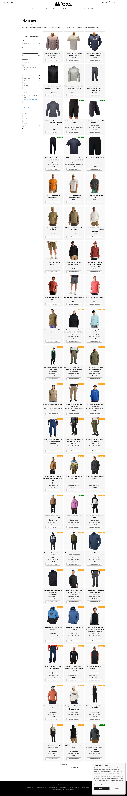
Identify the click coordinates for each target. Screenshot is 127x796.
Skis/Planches (66, 8)
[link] (109, 791)
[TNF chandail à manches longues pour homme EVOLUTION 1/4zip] (95, 250)
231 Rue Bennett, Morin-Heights (30, 99)
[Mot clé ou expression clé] (23, 37)
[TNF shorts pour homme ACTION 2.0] (74, 285)
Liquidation (91, 8)
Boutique (30, 24)
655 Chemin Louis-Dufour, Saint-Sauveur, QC (31, 107)
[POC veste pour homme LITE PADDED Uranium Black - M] (53, 74)
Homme (41, 8)
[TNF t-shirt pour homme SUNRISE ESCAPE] (53, 183)
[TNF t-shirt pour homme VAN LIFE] (95, 183)
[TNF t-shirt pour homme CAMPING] (53, 216)
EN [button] (115, 2)
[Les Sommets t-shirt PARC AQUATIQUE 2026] (74, 41)
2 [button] (62, 767)
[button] (63, 4)
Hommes (37, 24)
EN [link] (34, 787)
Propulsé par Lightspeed (63, 792)
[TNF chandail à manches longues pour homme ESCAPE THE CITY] (95, 216)
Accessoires (76, 8)
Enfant (48, 8)
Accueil (24, 24)
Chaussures (56, 8)
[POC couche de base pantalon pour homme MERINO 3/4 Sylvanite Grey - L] (95, 74)
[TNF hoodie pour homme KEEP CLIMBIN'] (74, 216)
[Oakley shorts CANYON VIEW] (95, 146)
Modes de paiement (85, 787)
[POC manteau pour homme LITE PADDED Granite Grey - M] (74, 74)
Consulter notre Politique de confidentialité (104, 784)
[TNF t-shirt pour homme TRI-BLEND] (53, 285)
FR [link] (32, 787)
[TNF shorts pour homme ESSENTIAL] (53, 250)
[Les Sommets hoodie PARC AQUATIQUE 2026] (95, 41)
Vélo (84, 8)
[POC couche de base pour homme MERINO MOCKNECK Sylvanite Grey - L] (53, 109)
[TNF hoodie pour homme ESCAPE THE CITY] (74, 250)
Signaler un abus (70, 789)
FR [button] (112, 2)
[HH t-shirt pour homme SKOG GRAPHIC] (53, 318)
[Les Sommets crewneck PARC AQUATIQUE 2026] (53, 41)
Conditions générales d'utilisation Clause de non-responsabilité (51, 787)
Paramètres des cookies (59, 789)
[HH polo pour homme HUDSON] (95, 285)
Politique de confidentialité (73, 787)
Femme (34, 8)
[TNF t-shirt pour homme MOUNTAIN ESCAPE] (74, 183)
